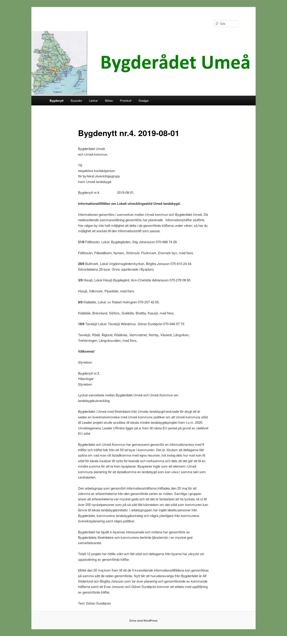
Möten (109, 100)
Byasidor (76, 100)
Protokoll (125, 100)
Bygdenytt (56, 100)
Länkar (93, 100)
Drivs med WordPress (143, 620)
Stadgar (144, 100)
